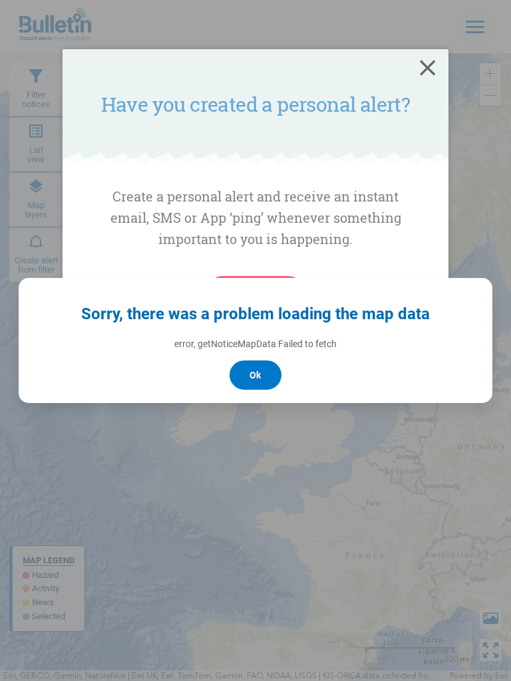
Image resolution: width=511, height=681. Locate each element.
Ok (255, 375)
